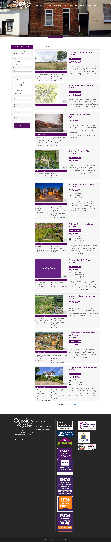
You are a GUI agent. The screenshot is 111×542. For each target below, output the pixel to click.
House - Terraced (19, 87)
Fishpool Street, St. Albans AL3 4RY (81, 225)
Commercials (18, 93)
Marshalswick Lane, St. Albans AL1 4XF (82, 185)
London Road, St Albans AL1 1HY (79, 116)
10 (65, 101)
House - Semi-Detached (21, 84)
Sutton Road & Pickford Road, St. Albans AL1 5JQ (82, 334)
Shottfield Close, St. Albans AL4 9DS (81, 86)
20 (65, 131)
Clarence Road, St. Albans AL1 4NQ (80, 261)
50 (65, 383)
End (75, 404)
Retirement (17, 92)
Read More (83, 75)
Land (16, 81)
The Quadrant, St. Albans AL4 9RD (80, 53)
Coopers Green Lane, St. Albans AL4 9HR (83, 368)
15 (65, 240)
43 (65, 200)
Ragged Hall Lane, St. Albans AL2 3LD (82, 297)
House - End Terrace (20, 86)
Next (72, 404)
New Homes (18, 80)
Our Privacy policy (41, 421)
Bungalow (17, 89)
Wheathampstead (19, 63)
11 (65, 349)
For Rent (24, 51)
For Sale (16, 51)
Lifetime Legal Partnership (43, 429)
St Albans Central (19, 64)
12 (65, 312)
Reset (22, 129)
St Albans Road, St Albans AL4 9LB (80, 152)
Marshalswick (18, 61)
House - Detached (19, 83)
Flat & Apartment (19, 90)
